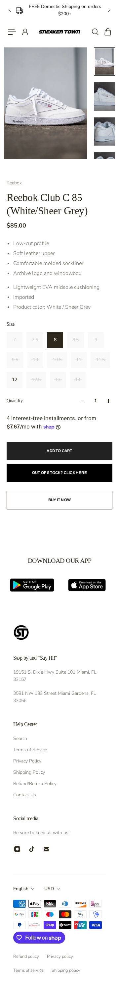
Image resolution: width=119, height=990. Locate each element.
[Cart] (107, 32)
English (20, 889)
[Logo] (59, 32)
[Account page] (25, 32)
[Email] (46, 849)
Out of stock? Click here (59, 473)
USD (49, 889)
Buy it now (59, 500)
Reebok (14, 183)
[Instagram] (17, 849)
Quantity (15, 400)
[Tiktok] (31, 849)
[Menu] (12, 31)
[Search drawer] (95, 32)
